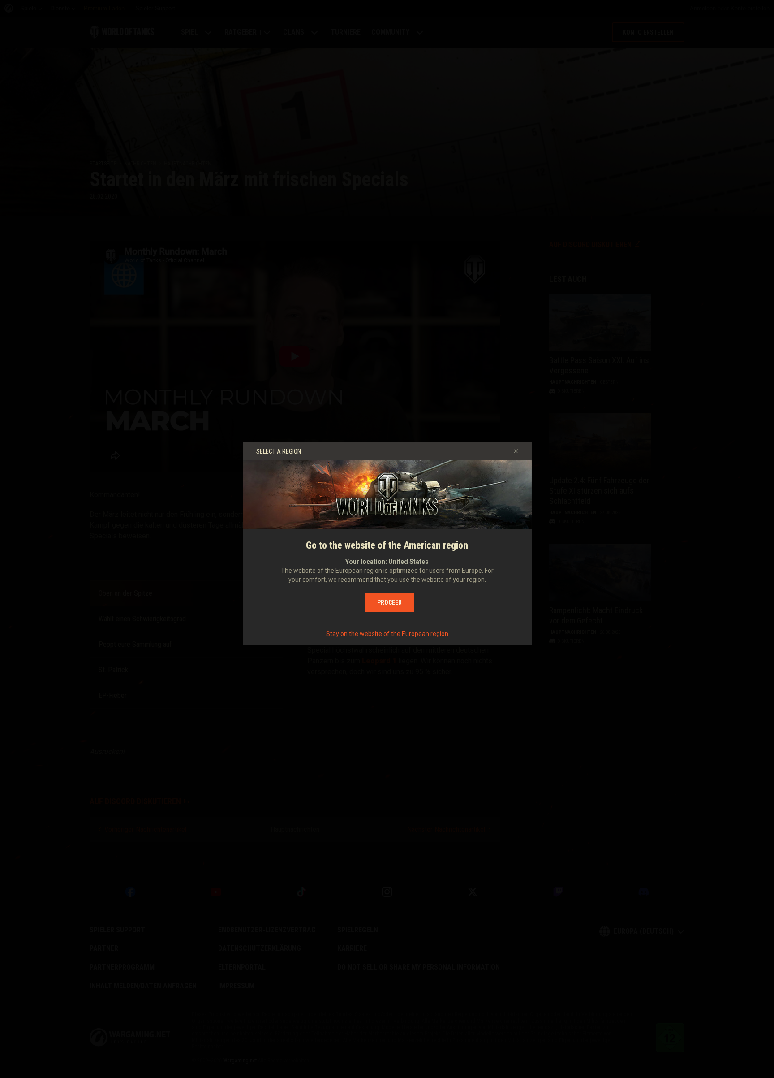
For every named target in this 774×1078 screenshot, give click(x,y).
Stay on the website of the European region (387, 633)
